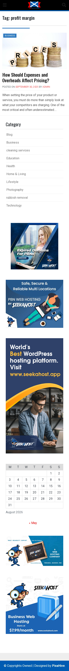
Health (10, 166)
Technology (14, 205)
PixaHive (58, 666)
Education (12, 158)
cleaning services (18, 150)
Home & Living (16, 174)
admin (46, 87)
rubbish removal (17, 197)
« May (33, 523)
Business (10, 35)
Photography (14, 190)
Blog (9, 134)
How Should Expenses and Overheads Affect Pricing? (25, 77)
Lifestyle (12, 182)
